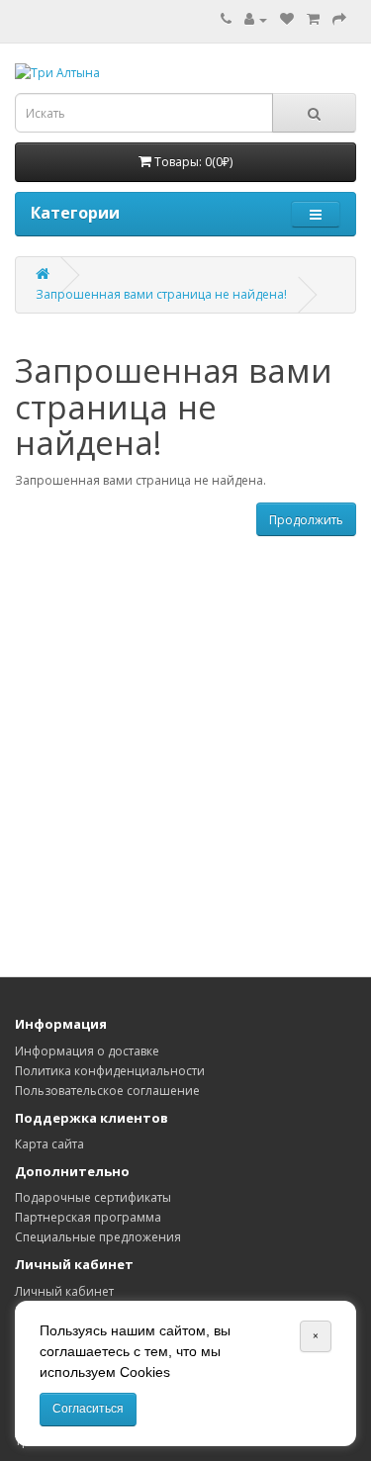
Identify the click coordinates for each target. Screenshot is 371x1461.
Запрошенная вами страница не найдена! (161, 294)
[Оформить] (339, 19)
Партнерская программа (88, 1217)
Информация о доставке (87, 1051)
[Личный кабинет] (255, 19)
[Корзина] (313, 19)
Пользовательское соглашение (107, 1090)
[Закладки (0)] (287, 19)
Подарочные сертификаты (93, 1197)
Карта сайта (49, 1144)
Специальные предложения (98, 1237)
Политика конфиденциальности (110, 1070)
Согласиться (88, 1408)
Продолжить (306, 519)
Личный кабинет (64, 1291)
